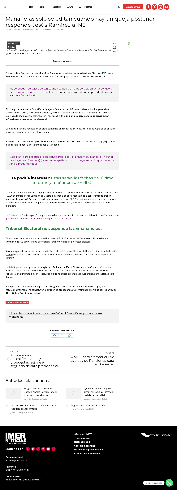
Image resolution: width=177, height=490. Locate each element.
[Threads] (43, 449)
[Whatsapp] (169, 483)
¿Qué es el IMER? (83, 434)
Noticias (11, 47)
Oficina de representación (88, 449)
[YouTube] (48, 449)
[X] (33, 449)
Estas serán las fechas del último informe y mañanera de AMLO (73, 180)
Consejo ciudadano (84, 445)
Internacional (13, 43)
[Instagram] (38, 449)
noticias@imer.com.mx (17, 460)
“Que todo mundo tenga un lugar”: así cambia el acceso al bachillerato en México (99, 392)
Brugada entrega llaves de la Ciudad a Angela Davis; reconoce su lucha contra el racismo (40, 392)
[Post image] (13, 393)
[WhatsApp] (53, 449)
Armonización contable (87, 453)
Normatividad (82, 441)
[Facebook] (28, 449)
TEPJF (9, 254)
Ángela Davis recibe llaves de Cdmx (89, 405)
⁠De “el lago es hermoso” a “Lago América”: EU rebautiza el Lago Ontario (34, 407)
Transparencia (82, 438)
